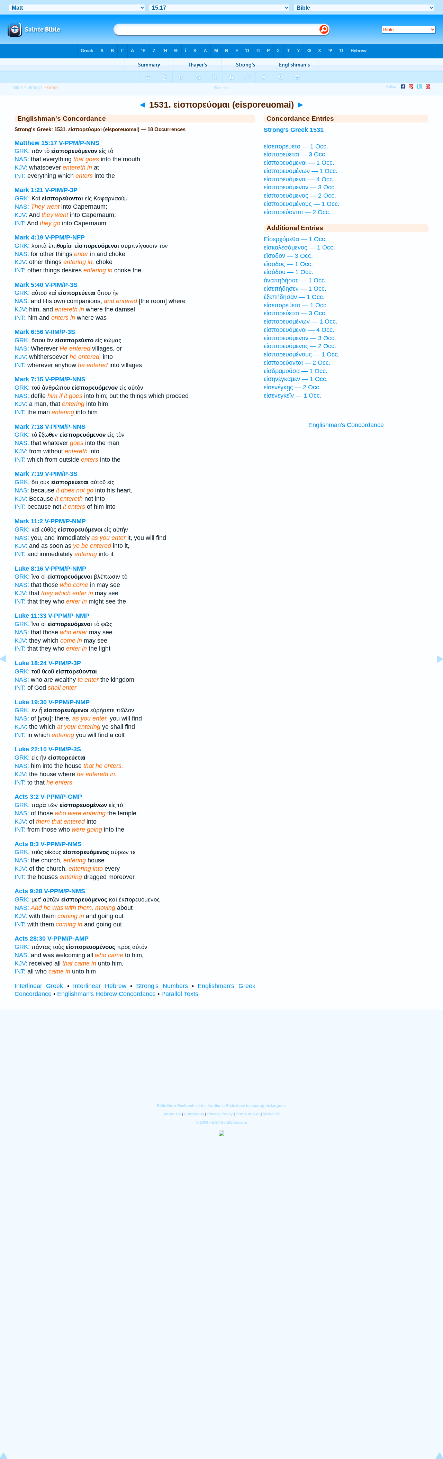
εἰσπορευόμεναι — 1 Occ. (299, 162)
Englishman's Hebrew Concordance (106, 993)
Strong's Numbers (162, 985)
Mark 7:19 (29, 473)
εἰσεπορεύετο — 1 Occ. (296, 146)
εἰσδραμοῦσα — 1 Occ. (295, 371)
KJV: (21, 167)
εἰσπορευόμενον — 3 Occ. (300, 187)
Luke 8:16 (29, 568)
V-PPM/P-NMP (65, 521)
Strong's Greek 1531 (294, 129)
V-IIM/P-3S (60, 331)
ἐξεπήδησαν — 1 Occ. (294, 296)
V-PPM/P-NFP (65, 237)
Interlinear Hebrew (99, 985)
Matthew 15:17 (36, 142)
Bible (18, 87)
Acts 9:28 (28, 891)
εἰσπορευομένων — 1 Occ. (300, 170)
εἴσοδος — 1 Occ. (288, 264)
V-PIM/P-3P (61, 190)
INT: (20, 175)
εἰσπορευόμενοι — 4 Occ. (299, 179)
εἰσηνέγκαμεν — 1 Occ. (296, 378)
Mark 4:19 (29, 237)
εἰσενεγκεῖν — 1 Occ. (293, 395)
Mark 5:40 (29, 284)
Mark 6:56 (29, 331)
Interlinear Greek (39, 985)
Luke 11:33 (30, 615)
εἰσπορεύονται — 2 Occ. (297, 212)
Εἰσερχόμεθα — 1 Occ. (295, 239)
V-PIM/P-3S (61, 284)
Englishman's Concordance (346, 425)
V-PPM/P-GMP (61, 796)
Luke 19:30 (31, 702)
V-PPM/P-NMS (61, 844)
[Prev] (8, 674)
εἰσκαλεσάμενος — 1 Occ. (299, 247)
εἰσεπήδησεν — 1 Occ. (295, 288)
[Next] (434, 674)
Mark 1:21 (29, 190)
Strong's (35, 87)
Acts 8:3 (27, 844)
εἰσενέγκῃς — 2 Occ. (292, 387)
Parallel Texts (179, 993)
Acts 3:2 (27, 796)
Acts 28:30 (30, 938)
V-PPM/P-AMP (68, 938)
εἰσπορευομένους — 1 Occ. (302, 203)
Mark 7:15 (29, 379)
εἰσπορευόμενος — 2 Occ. (300, 195)
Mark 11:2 (29, 521)
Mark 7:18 (29, 426)
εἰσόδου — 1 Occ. (288, 272)
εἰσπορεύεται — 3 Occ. (295, 154)
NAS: (22, 159)
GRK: (22, 150)
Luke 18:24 (31, 663)
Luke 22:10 (31, 749)
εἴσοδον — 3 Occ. (288, 255)
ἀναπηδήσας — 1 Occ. (295, 280)
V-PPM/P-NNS (79, 142)
